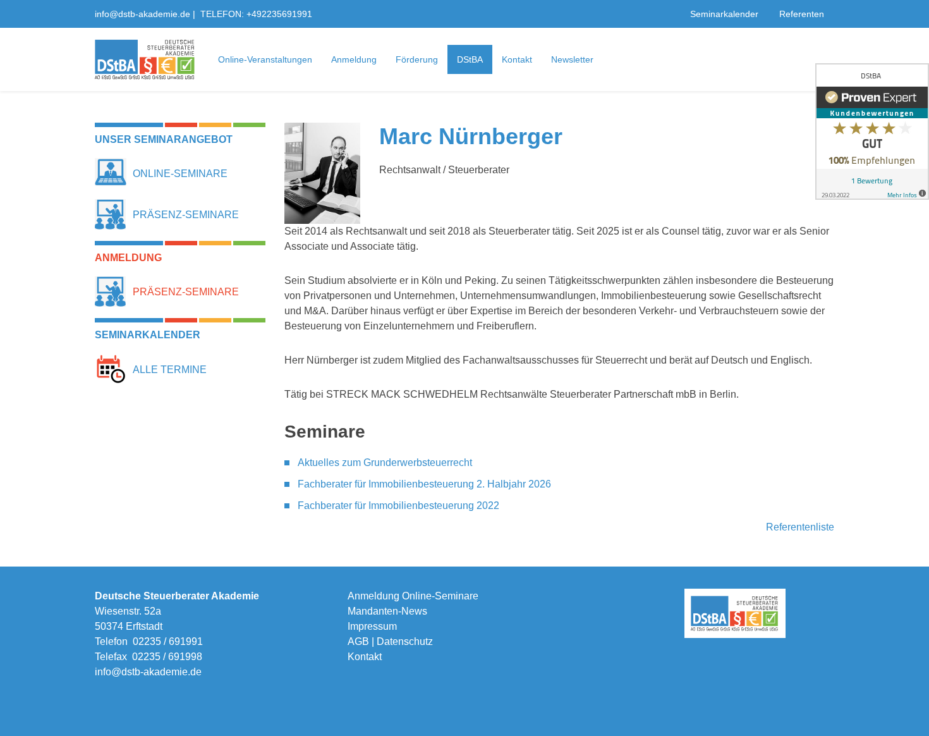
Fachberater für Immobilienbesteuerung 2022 (398, 505)
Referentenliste (800, 527)
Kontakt (365, 656)
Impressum (372, 626)
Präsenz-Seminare (186, 214)
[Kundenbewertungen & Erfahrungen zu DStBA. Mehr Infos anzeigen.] (872, 131)
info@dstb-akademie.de (142, 14)
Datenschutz (405, 641)
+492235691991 (279, 14)
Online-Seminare (180, 173)
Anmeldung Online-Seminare (413, 596)
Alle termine (170, 369)
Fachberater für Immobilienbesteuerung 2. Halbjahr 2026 (424, 484)
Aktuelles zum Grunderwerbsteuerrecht (385, 462)
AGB (358, 641)
